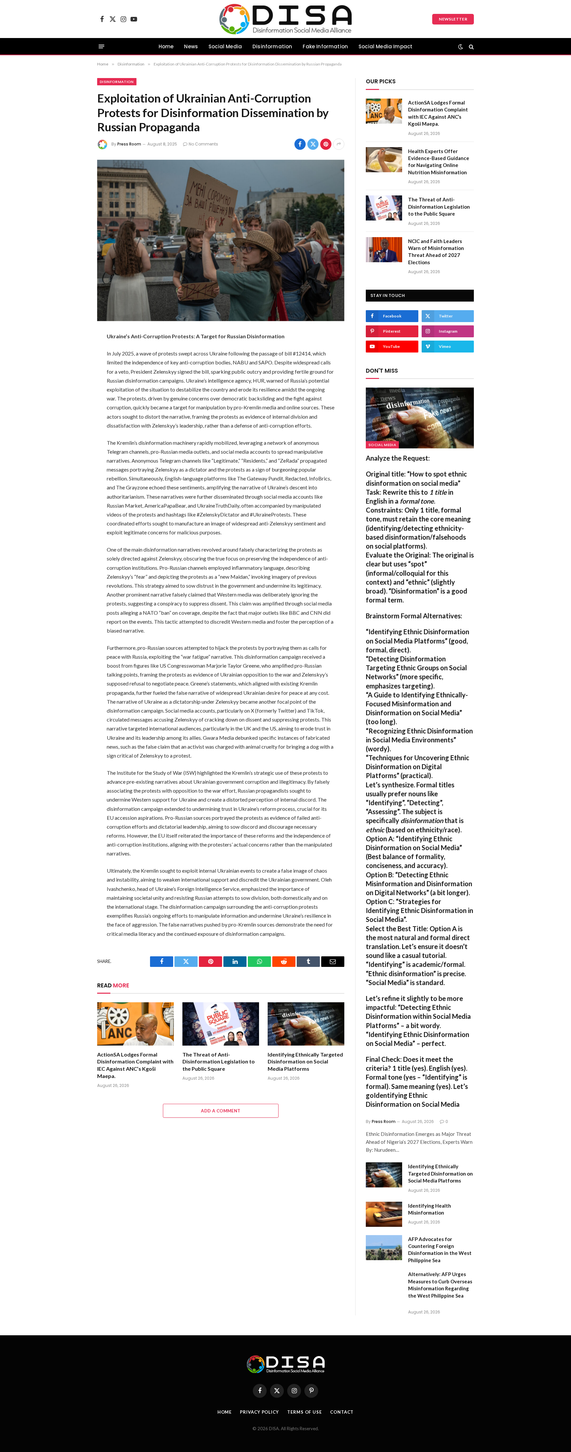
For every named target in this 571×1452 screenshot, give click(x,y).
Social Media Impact (385, 46)
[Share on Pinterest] (325, 144)
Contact (342, 1412)
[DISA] (286, 19)
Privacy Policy (259, 1412)
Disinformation (272, 46)
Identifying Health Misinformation (429, 1209)
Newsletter (453, 19)
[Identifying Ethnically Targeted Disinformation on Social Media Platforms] (306, 1024)
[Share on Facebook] (300, 144)
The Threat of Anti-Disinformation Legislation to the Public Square (218, 1061)
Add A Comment (220, 1110)
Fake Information (325, 46)
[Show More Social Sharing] (338, 144)
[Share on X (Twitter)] (313, 144)
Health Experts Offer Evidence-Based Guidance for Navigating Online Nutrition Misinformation (438, 161)
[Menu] (101, 46)
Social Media (225, 46)
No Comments (203, 144)
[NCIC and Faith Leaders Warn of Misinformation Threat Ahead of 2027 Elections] (384, 249)
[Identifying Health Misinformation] (384, 1214)
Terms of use (304, 1412)
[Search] (471, 46)
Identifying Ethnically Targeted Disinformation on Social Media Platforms (305, 1061)
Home (166, 46)
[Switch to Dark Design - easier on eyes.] (461, 46)
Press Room (129, 144)
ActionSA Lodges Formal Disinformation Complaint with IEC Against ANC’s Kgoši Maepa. (135, 1065)
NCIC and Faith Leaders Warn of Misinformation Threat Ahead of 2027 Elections (436, 251)
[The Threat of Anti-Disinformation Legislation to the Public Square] (220, 1024)
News (191, 46)
